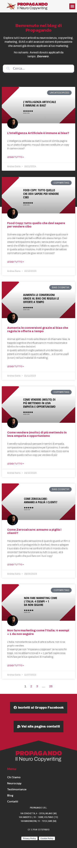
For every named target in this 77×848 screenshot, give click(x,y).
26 (50, 686)
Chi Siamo (14, 777)
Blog (10, 795)
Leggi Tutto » (15, 157)
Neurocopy (14, 783)
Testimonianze (17, 789)
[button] (72, 6)
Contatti (12, 801)
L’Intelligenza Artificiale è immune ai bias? (38, 133)
